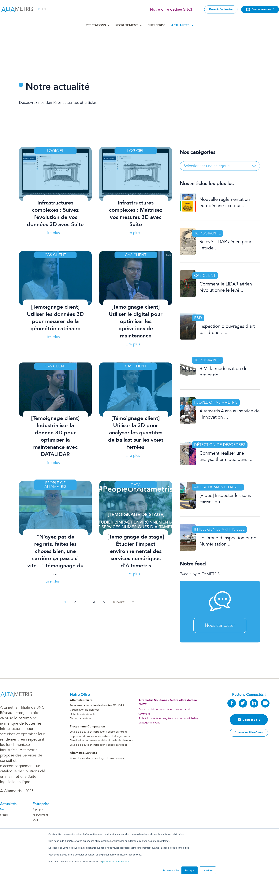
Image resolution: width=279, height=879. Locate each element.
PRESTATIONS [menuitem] (96, 25)
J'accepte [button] (189, 870)
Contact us (250, 720)
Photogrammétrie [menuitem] (80, 718)
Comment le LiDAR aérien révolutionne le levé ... (225, 287)
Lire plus (52, 232)
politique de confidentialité (115, 861)
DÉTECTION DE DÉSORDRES (219, 444)
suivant (119, 602)
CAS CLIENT (205, 275)
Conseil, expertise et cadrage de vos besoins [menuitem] (97, 758)
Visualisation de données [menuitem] (84, 710)
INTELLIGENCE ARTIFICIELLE (219, 529)
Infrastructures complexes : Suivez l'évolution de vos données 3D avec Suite (55, 213)
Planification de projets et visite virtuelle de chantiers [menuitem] (101, 740)
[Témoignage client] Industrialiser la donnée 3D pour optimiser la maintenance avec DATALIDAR (55, 436)
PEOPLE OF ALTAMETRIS (215, 402)
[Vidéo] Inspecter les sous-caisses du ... (225, 498)
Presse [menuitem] (4, 814)
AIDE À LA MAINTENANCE (218, 487)
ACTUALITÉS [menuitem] (180, 25)
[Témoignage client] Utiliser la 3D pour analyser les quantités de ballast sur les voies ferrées (135, 433)
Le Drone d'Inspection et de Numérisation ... (227, 541)
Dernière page (133, 602)
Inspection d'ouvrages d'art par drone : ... (227, 329)
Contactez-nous (261, 9)
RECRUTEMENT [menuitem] (126, 25)
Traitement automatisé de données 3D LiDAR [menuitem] (97, 705)
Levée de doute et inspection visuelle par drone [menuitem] (99, 732)
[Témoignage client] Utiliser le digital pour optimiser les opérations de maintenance (135, 321)
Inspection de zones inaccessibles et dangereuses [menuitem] (100, 736)
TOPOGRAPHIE (207, 233)
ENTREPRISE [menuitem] (156, 25)
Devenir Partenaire (220, 9)
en (44, 9)
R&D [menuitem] (35, 820)
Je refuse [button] (208, 870)
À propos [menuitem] (38, 809)
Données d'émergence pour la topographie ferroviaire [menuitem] (165, 712)
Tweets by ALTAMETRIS (200, 573)
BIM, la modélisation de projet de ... (223, 372)
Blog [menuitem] (3, 809)
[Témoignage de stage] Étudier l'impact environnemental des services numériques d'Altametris (135, 551)
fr (37, 9)
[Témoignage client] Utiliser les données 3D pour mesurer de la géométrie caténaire (55, 317)
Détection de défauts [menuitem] (82, 714)
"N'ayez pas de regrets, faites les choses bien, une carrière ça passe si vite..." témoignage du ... (55, 554)
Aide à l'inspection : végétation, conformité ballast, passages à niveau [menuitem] (169, 720)
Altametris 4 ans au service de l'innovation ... (229, 414)
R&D (198, 317)
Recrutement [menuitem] (40, 814)
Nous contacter (220, 625)
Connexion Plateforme (249, 732)
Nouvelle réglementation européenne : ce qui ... (224, 202)
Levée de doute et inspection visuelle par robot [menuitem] (98, 745)
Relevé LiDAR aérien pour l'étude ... (225, 245)
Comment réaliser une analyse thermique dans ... (225, 456)
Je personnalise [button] (171, 870)
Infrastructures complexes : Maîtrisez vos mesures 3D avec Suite (135, 213)
